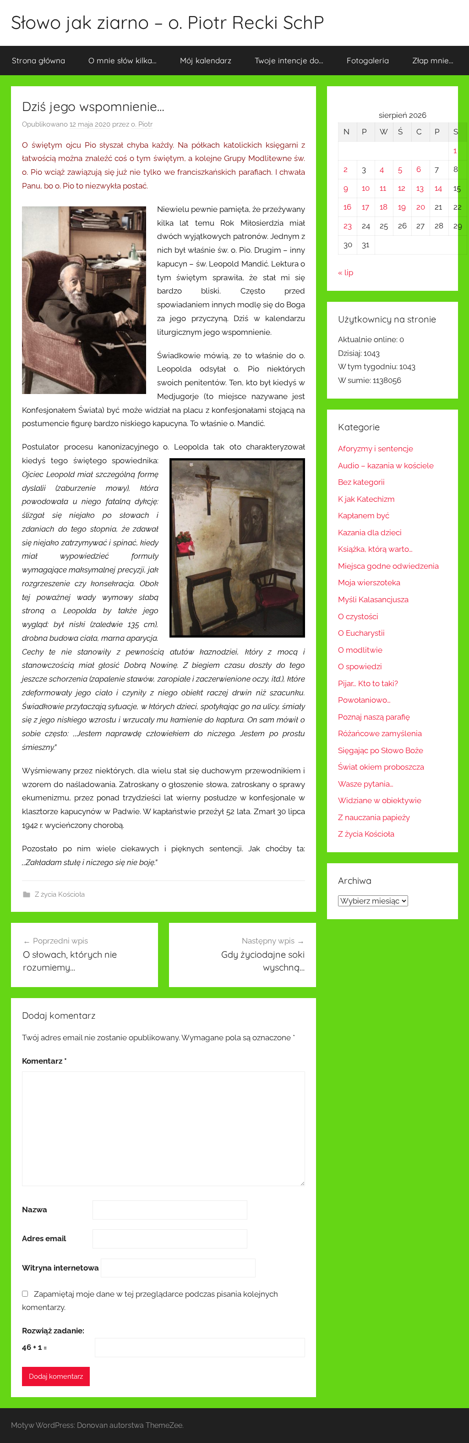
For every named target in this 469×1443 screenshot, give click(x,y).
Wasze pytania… (365, 783)
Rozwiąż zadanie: (53, 1330)
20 (420, 206)
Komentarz (44, 1061)
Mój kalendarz (205, 60)
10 (366, 188)
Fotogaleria (368, 60)
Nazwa (34, 1209)
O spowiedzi (360, 666)
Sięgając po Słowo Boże (380, 750)
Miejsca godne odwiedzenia (388, 566)
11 (383, 188)
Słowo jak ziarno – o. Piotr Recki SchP (167, 22)
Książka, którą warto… (375, 549)
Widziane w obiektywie (379, 800)
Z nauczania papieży (374, 817)
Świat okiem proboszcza (381, 766)
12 (401, 188)
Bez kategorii (361, 482)
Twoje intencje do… (289, 60)
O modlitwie (360, 650)
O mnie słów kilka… (122, 60)
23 (348, 225)
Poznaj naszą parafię (374, 717)
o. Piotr (142, 124)
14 (438, 188)
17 (365, 206)
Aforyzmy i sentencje (375, 448)
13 (420, 188)
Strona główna (38, 60)
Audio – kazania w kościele (386, 465)
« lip (345, 272)
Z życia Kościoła (60, 894)
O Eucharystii (361, 633)
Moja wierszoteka (369, 582)
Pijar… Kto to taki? (368, 683)
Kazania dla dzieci (370, 532)
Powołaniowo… (364, 700)
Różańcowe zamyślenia (380, 733)
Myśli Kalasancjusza (373, 599)
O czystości (358, 616)
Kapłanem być (363, 515)
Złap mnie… (432, 60)
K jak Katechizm (366, 499)
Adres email (44, 1238)
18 (383, 206)
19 (402, 206)
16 (347, 206)
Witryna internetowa (60, 1267)
